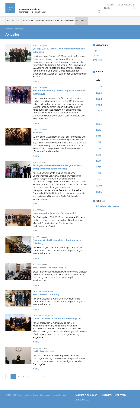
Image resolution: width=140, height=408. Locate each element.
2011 (98, 173)
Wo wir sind (67, 20)
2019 (98, 129)
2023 (99, 105)
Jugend (96, 50)
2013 (98, 167)
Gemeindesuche (126, 5)
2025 (99, 92)
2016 (98, 148)
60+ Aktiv (98, 59)
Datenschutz (82, 400)
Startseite (9, 29)
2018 (98, 136)
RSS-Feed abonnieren (108, 206)
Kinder (96, 55)
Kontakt (111, 5)
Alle (98, 80)
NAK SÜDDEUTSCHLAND (86, 395)
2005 (99, 191)
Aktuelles (81, 20)
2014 (98, 160)
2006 (99, 185)
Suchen (99, 12)
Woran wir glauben (33, 20)
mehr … (36, 81)
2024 (99, 98)
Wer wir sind (13, 20)
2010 (98, 179)
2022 (99, 111)
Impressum (120, 395)
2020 (99, 123)
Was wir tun (52, 20)
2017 (98, 142)
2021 (98, 117)
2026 (99, 86)
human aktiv (106, 395)
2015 (98, 154)
